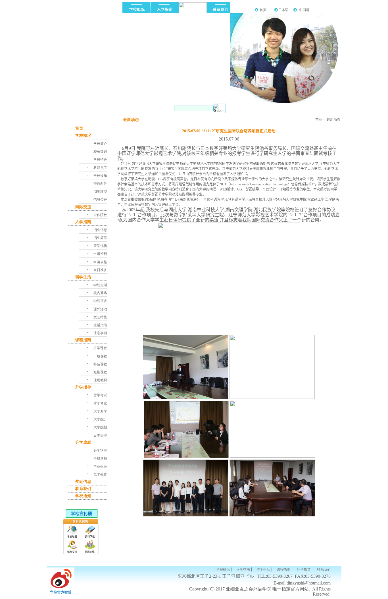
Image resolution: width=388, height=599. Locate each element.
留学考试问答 (103, 403)
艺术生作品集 (103, 474)
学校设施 (100, 176)
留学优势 (100, 246)
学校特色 (100, 160)
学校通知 (83, 496)
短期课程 (100, 372)
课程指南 (83, 340)
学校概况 (83, 135)
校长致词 (100, 152)
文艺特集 (100, 317)
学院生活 (100, 285)
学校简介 (100, 144)
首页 (263, 10)
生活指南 (100, 325)
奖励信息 (83, 481)
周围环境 (100, 192)
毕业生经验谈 (103, 466)
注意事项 (100, 333)
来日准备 (100, 270)
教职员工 (100, 168)
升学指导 (83, 387)
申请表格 (100, 262)
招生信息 (100, 230)
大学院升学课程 (105, 419)
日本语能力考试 (105, 435)
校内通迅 (100, 293)
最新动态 (333, 120)
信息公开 (100, 200)
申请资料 (100, 254)
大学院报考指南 (105, 427)
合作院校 (100, 215)
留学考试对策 (103, 395)
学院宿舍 (100, 301)
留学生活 (83, 277)
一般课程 (100, 356)
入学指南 (83, 222)
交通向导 (100, 184)
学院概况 (223, 569)
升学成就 (83, 442)
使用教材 (100, 380)
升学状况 (100, 451)
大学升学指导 (103, 411)
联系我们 (83, 489)
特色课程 (100, 364)
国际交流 (83, 207)
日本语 (283, 10)
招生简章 (100, 238)
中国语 (304, 10)
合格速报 (100, 458)
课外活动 (100, 309)
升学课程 (100, 348)
